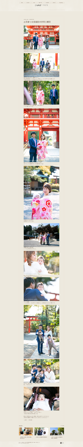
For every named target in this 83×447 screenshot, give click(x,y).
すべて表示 (62, 425)
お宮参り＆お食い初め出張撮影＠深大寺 (25, 438)
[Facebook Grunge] (61, 443)
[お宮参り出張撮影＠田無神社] (41, 431)
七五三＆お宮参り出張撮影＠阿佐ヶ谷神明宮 (57, 438)
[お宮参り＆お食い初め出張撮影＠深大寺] (26, 431)
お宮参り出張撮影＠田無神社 (41, 437)
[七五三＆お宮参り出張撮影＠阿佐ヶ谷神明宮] (57, 431)
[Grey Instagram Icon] (63, 443)
